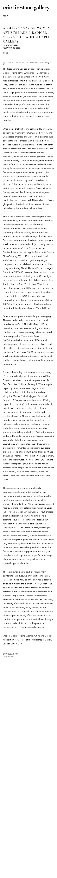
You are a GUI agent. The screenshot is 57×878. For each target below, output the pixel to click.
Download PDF (10, 654)
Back (5, 53)
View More (8, 657)
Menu (6, 16)
